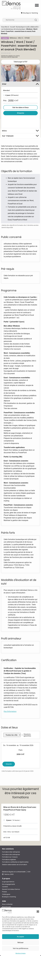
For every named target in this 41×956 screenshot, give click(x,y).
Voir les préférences (20, 948)
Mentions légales (21, 953)
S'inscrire (9, 764)
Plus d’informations (10, 711)
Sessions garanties (27, 735)
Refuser (21, 942)
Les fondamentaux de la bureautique (13, 29)
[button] (38, 911)
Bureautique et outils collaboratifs (27, 27)
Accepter (20, 937)
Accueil (12, 27)
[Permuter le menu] (37, 5)
